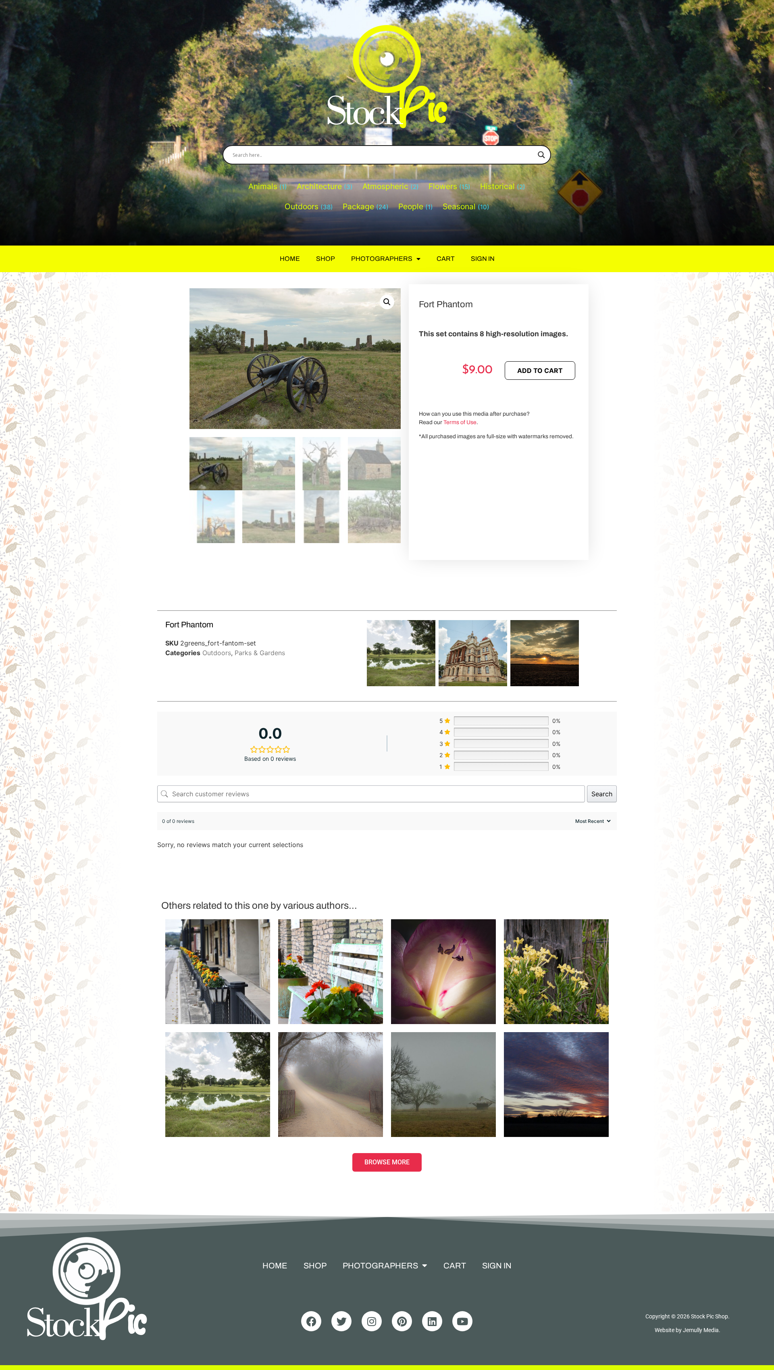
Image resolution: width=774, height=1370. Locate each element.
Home (290, 258)
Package (358, 206)
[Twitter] (341, 1321)
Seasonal (459, 206)
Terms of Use (459, 422)
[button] (387, 302)
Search (601, 794)
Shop (325, 258)
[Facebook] (311, 1321)
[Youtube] (462, 1321)
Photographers (381, 258)
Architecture (319, 186)
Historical (497, 186)
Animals (262, 186)
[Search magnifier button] (541, 154)
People (410, 206)
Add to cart (540, 370)
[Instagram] (372, 1321)
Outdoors (301, 206)
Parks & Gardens (260, 653)
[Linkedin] (432, 1321)
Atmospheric (385, 186)
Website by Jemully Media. (687, 1330)
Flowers (443, 186)
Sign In (483, 258)
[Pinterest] (402, 1321)
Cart (446, 258)
